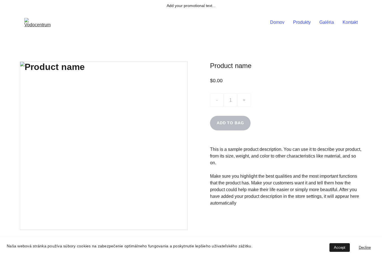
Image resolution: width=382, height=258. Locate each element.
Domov (277, 22)
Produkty (302, 22)
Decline (365, 247)
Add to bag (230, 123)
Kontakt (350, 22)
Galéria (326, 22)
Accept (339, 247)
